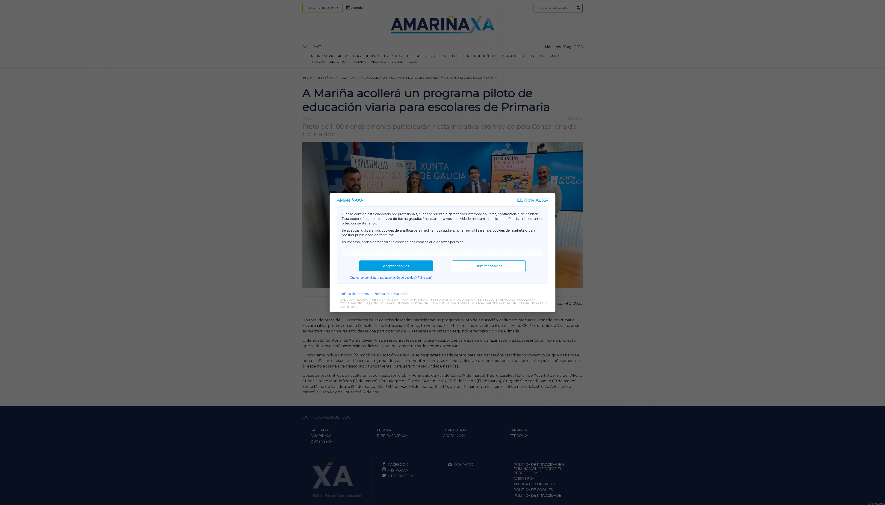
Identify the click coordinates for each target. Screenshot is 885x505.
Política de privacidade (391, 294)
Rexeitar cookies (488, 266)
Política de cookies (354, 294)
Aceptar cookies (396, 266)
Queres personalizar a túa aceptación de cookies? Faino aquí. (391, 277)
